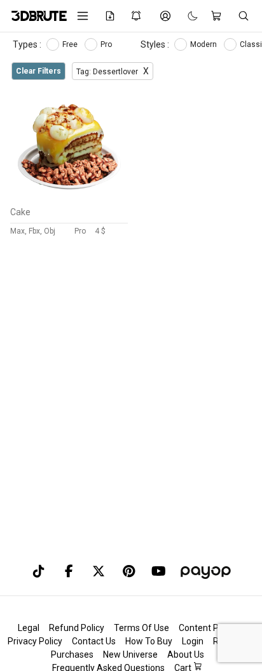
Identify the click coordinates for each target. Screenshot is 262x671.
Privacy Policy (35, 641)
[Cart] (217, 16)
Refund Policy (76, 628)
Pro (107, 44)
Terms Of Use (141, 628)
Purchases (72, 654)
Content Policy (208, 628)
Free (70, 44)
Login (192, 641)
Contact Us (94, 641)
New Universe (130, 654)
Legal (28, 628)
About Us (185, 654)
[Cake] (69, 197)
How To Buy (148, 641)
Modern (204, 44)
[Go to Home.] (34, 16)
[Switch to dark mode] (186, 16)
